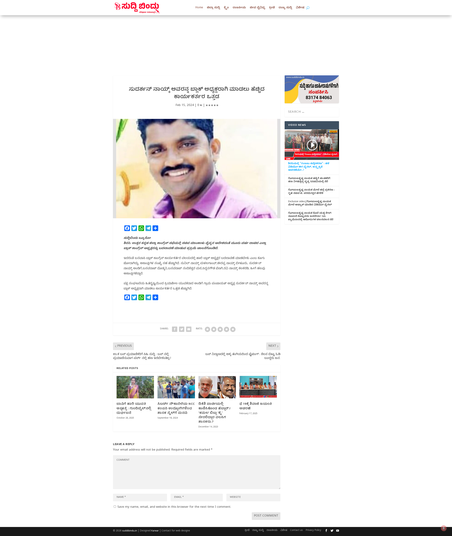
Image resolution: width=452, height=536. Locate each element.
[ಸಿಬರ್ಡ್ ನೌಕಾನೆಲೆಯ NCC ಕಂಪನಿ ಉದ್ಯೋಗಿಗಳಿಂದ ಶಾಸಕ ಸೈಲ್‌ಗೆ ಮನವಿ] (176, 387)
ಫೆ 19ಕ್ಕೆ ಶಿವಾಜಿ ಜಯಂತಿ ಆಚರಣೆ (255, 406)
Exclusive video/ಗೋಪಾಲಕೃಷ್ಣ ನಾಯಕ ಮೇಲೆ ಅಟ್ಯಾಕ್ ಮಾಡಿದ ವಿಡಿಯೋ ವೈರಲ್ (310, 203)
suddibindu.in (129, 531)
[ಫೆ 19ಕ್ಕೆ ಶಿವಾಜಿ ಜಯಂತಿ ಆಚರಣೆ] (258, 387)
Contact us (296, 530)
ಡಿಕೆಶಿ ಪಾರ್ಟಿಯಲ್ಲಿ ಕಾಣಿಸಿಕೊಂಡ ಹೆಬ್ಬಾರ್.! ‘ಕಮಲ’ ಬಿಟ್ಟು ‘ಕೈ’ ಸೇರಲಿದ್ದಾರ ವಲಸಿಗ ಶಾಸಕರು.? (214, 413)
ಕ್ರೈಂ (226, 8)
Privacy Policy (313, 530)
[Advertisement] (226, 42)
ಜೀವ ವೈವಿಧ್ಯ (257, 8)
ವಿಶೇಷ (300, 8)
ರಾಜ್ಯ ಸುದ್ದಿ (285, 8)
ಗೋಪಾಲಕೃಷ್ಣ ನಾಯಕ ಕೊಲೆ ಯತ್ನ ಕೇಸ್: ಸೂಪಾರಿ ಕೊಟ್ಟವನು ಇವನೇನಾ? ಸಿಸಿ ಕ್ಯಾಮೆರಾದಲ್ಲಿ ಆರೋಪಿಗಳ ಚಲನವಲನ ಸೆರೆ (310, 216)
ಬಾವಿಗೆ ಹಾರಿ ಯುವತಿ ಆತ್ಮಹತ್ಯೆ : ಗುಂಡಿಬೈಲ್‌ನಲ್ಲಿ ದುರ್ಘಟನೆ (134, 408)
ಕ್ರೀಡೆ (272, 8)
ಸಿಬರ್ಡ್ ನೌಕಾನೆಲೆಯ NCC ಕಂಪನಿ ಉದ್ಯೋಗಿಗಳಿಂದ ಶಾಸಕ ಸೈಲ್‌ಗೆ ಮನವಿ (176, 408)
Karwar (155, 531)
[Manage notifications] (444, 528)
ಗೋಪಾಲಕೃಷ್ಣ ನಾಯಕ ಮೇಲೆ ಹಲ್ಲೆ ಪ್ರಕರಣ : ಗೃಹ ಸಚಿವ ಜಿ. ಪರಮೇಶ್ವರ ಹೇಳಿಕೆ (311, 192)
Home (199, 8)
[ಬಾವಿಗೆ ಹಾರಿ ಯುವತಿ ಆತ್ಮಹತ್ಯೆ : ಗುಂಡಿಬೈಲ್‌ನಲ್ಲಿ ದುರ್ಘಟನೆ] (135, 387)
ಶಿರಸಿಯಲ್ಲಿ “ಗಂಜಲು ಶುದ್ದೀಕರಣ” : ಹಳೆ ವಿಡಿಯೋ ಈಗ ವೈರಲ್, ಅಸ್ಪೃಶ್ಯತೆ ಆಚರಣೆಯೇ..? (308, 167)
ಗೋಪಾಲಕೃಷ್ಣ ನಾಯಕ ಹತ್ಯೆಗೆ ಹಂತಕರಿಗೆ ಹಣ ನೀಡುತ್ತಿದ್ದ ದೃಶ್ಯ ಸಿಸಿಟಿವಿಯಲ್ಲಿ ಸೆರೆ (309, 180)
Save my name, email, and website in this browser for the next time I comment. (174, 507)
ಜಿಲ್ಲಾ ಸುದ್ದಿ (213, 8)
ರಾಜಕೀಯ (239, 8)
